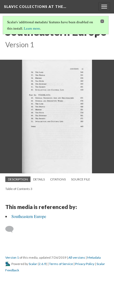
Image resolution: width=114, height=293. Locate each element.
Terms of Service (61, 264)
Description (18, 179)
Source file (80, 179)
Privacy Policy (84, 264)
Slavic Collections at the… (35, 6)
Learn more (32, 28)
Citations (58, 179)
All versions (76, 257)
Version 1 (12, 257)
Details (39, 179)
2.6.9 (42, 264)
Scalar (33, 264)
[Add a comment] (11, 229)
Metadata (94, 257)
